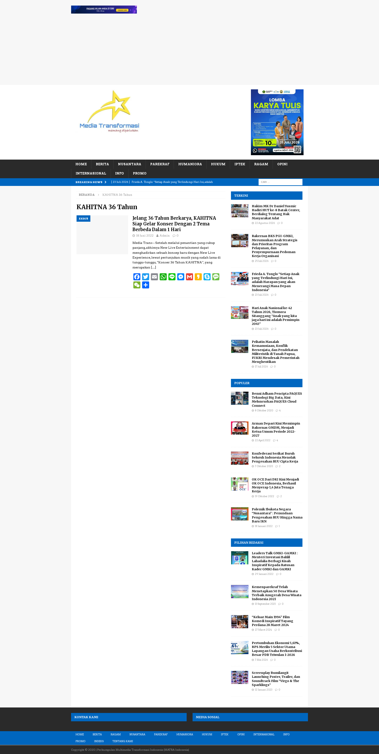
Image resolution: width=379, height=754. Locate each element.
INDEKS (99, 741)
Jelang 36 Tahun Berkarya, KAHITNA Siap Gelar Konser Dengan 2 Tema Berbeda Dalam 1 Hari (174, 223)
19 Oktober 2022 (264, 496)
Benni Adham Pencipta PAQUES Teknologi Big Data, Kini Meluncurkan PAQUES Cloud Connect (277, 400)
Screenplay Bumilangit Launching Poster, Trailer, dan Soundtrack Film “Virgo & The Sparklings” (276, 679)
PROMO (140, 173)
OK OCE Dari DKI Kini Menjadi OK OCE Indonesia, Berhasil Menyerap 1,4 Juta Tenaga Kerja (275, 485)
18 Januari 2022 (264, 526)
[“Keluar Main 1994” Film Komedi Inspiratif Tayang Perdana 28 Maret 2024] (239, 621)
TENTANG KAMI (122, 741)
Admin (164, 235)
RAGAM (261, 164)
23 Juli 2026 (261, 294)
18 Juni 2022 (145, 235)
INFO (119, 173)
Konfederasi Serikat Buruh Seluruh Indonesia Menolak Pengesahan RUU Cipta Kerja (275, 457)
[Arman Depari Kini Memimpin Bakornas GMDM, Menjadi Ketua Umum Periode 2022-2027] (239, 428)
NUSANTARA (129, 164)
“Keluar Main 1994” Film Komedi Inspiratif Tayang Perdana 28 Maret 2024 (272, 621)
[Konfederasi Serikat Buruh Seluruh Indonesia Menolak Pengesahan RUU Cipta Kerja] (239, 458)
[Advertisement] (189, 52)
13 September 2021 (265, 603)
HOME (81, 164)
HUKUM (218, 164)
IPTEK (239, 164)
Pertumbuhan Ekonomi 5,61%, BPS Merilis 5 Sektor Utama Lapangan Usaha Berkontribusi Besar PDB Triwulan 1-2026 (277, 649)
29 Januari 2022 (264, 574)
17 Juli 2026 (261, 366)
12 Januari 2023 (263, 689)
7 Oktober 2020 (264, 466)
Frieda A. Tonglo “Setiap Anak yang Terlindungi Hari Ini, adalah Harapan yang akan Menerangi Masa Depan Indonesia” (275, 282)
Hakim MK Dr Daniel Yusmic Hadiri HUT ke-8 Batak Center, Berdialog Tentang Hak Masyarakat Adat (276, 212)
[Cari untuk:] (280, 182)
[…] (153, 267)
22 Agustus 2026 (265, 223)
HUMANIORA (190, 164)
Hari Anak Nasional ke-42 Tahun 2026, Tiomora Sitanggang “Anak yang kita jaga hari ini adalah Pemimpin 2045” (275, 316)
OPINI (282, 164)
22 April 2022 (262, 440)
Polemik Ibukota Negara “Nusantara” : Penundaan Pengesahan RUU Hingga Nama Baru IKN (277, 515)
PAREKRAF (159, 164)
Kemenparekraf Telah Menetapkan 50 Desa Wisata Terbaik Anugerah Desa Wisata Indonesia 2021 (276, 593)
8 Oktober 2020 (264, 410)
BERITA (102, 164)
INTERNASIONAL (91, 173)
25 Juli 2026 (261, 261)
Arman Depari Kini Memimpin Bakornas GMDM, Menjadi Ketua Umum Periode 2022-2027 (276, 429)
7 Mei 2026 (261, 659)
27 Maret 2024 (263, 629)
